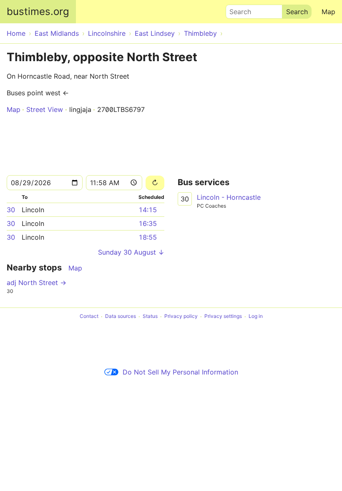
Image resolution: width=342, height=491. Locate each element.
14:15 (147, 210)
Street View (44, 109)
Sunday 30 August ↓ (131, 252)
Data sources (120, 316)
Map (328, 11)
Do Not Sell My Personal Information (180, 372)
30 (11, 210)
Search (236, 9)
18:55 (147, 237)
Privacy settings (223, 316)
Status (150, 316)
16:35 (147, 223)
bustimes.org (38, 11)
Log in (256, 316)
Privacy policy (181, 316)
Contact (89, 316)
